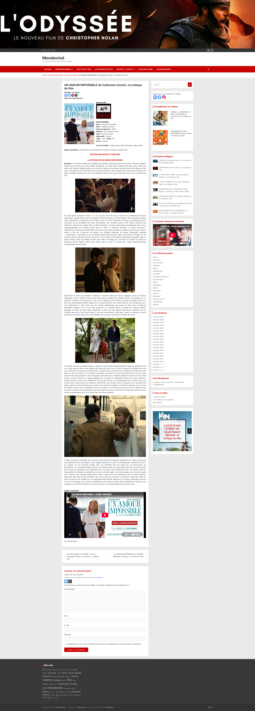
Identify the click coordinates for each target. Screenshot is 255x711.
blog (54, 676)
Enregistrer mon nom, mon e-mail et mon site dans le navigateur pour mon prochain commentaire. (104, 644)
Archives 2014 (158, 350)
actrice (60, 669)
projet (68, 692)
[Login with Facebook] (66, 581)
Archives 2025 (158, 320)
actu (69, 669)
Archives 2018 (158, 339)
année (59, 673)
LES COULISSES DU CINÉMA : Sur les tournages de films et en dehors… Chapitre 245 (83, 556)
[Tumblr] (76, 95)
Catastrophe (157, 271)
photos (45, 691)
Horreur (156, 293)
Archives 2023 (158, 325)
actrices (65, 669)
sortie (70, 695)
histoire (45, 684)
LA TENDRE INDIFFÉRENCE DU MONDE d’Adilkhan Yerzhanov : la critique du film (128, 555)
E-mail (66, 625)
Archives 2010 (158, 362)
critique (57, 680)
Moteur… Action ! (125, 69)
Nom (66, 616)
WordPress (109, 707)
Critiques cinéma (63, 69)
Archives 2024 (158, 322)
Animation (156, 260)
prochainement (60, 692)
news (73, 688)
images (51, 684)
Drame (155, 282)
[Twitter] (69, 95)
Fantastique (157, 285)
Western (156, 305)
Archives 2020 (158, 334)
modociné (63, 683)
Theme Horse (82, 707)
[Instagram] (164, 97)
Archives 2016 (158, 345)
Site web (67, 635)
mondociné (55, 688)
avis (64, 672)
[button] (166, 449)
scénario (52, 695)
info (55, 684)
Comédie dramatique (161, 277)
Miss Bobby (157, 402)
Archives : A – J (159, 364)
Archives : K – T (159, 367)
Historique (157, 291)
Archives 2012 (158, 356)
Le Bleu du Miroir (159, 397)
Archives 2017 (158, 342)
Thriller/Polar (157, 302)
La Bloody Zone (145, 69)
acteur (49, 669)
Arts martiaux (158, 263)
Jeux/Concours (163, 69)
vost (53, 697)
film (69, 680)
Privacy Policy (99, 577)
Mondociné (53, 57)
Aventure (156, 265)
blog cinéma (60, 676)
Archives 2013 (158, 353)
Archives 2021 (158, 331)
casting (74, 676)
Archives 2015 (158, 348)
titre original (77, 695)
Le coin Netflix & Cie (104, 69)
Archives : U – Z (159, 370)
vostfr (56, 697)
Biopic (155, 268)
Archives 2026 (158, 317)
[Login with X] (70, 581)
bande (71, 673)
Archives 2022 (158, 328)
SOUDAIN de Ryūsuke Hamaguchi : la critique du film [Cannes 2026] (180, 133)
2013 (44, 670)
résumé (45, 695)
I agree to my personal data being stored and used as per (84, 577)
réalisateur (76, 691)
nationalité (67, 688)
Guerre (155, 288)
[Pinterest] (72, 95)
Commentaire (70, 589)
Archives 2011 (158, 359)
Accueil (47, 69)
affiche (44, 673)
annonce (52, 673)
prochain (52, 692)
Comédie (156, 274)
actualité (74, 669)
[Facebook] (65, 95)
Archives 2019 (158, 336)
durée (64, 680)
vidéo (49, 697)
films (74, 680)
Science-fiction (158, 299)
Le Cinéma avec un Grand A (163, 400)
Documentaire (158, 279)
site (57, 695)
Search (190, 84)
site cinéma (63, 695)
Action (155, 257)
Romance (156, 296)
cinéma (47, 680)
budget (67, 676)
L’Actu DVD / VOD (83, 69)
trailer (44, 697)
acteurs (54, 669)
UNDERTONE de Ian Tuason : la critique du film (172, 432)
